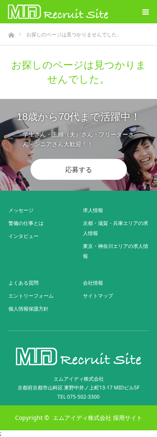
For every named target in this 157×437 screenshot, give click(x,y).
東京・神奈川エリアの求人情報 (115, 251)
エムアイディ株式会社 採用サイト (97, 418)
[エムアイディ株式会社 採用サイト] (58, 12)
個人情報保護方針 (28, 308)
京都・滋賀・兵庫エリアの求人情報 (115, 228)
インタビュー (23, 236)
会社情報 (93, 282)
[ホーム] (11, 33)
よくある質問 (23, 282)
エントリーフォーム (31, 295)
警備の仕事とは (26, 223)
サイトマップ (98, 295)
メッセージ (20, 210)
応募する (78, 169)
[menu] (145, 11)
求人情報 (93, 210)
